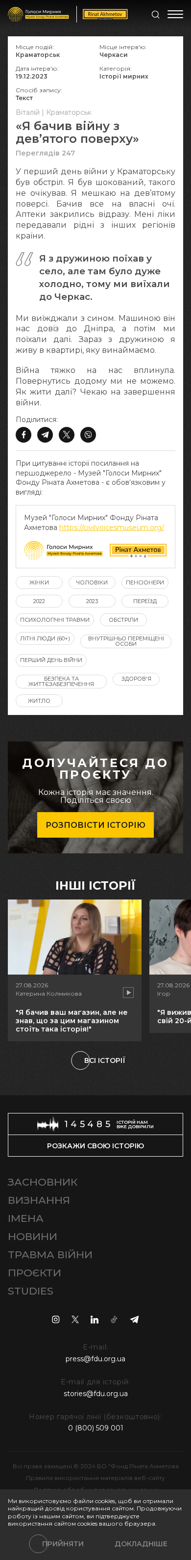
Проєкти (34, 1273)
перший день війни (51, 660)
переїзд (145, 601)
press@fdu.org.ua (95, 1358)
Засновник (42, 1182)
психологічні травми (55, 619)
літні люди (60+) (45, 638)
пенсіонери (145, 582)
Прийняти (63, 1543)
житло (39, 700)
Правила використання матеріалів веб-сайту (95, 1477)
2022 (39, 601)
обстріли (123, 619)
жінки (39, 582)
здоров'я (136, 678)
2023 (92, 601)
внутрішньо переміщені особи (126, 641)
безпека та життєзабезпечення (61, 681)
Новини (32, 1236)
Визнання (39, 1200)
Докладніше (141, 1543)
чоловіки (92, 582)
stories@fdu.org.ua (96, 1393)
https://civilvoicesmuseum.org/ (111, 527)
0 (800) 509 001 (95, 1428)
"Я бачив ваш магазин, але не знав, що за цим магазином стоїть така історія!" (72, 1020)
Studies (30, 1291)
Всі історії (104, 1060)
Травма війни (50, 1254)
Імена (26, 1218)
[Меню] (175, 14)
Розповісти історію (95, 825)
